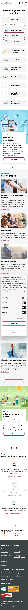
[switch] (24, 302)
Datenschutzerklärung (18, 291)
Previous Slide (1, 121)
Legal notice (15, 606)
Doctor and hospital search (12, 513)
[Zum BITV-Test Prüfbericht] (6, 595)
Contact (3, 565)
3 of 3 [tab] (16, 448)
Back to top (13, 525)
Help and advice (18, 549)
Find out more (14, 159)
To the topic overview (14, 381)
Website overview (6, 555)
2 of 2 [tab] (15, 167)
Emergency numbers (7, 579)
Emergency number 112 (14, 476)
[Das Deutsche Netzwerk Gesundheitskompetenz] (14, 589)
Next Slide (26, 121)
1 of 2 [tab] (12, 167)
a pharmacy (15, 41)
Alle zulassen (14, 323)
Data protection (5, 606)
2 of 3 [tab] (14, 448)
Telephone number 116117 (14, 495)
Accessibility (17, 552)
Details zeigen (19, 318)
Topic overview (5, 549)
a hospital (15, 36)
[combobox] (12, 24)
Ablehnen (14, 332)
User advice (4, 552)
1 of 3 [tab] (11, 448)
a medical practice (15, 30)
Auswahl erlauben (14, 328)
